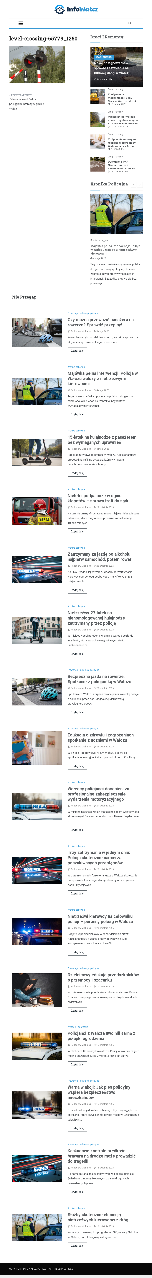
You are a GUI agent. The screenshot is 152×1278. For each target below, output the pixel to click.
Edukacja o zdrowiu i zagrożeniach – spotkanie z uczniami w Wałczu (103, 738)
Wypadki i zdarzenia (78, 1027)
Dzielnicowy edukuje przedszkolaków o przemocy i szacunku (103, 977)
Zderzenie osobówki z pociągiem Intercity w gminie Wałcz (26, 104)
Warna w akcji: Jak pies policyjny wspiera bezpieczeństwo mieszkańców (99, 1092)
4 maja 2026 (99, 258)
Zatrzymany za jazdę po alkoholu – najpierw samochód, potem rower (101, 557)
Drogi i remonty (104, 57)
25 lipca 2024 (117, 149)
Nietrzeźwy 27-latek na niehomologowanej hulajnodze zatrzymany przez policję (96, 618)
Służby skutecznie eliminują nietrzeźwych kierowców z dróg (98, 1217)
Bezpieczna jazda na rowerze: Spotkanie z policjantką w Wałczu (99, 679)
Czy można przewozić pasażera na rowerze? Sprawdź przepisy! (101, 322)
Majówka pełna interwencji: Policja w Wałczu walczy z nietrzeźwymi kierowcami (115, 249)
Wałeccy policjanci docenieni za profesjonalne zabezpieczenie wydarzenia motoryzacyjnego (98, 794)
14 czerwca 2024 (119, 171)
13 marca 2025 (118, 104)
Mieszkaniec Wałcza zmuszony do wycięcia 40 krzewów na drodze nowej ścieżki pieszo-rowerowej (123, 124)
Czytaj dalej (77, 350)
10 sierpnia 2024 (119, 126)
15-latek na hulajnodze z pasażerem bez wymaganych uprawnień (102, 440)
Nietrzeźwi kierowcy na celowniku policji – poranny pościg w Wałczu (100, 919)
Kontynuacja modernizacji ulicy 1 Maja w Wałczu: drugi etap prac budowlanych (123, 100)
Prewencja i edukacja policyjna (83, 313)
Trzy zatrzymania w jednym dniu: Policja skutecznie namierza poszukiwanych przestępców (99, 857)
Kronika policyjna (99, 240)
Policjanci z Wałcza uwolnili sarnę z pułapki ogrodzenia (101, 1036)
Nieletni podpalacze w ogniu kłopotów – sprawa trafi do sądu (98, 498)
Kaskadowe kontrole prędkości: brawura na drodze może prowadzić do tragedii (102, 1156)
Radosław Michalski (81, 331)
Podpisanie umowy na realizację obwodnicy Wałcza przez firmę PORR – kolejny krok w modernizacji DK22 (123, 146)
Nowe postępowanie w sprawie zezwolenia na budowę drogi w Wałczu (112, 68)
